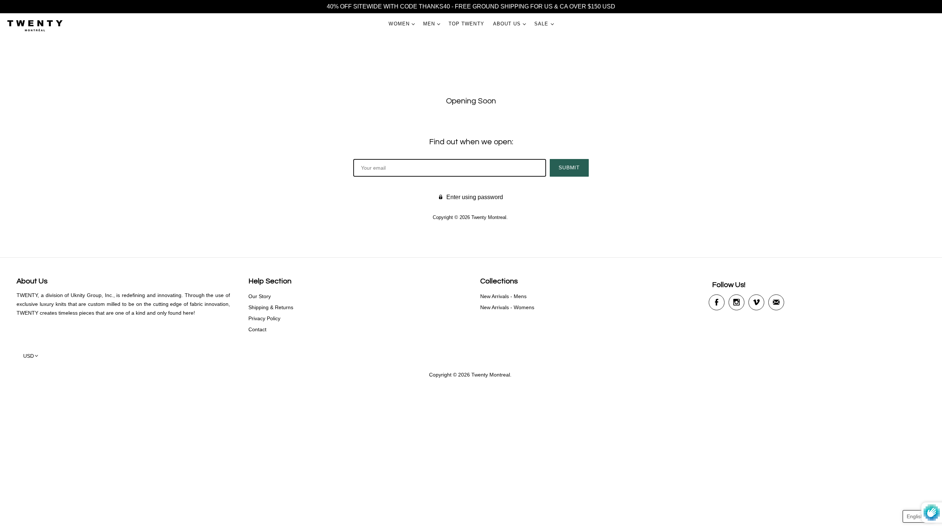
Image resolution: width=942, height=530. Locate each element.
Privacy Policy (264, 318)
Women (399, 23)
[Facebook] (717, 302)
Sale (541, 23)
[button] (918, 516)
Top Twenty (466, 23)
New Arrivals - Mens (503, 296)
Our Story (259, 296)
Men (429, 23)
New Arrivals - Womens (507, 307)
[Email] (776, 302)
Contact (257, 329)
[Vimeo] (756, 302)
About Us (507, 23)
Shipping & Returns (270, 307)
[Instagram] (736, 302)
